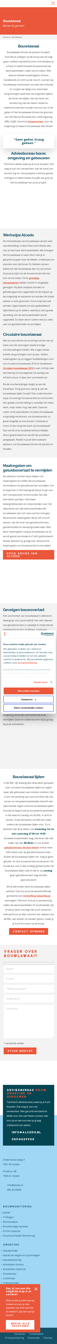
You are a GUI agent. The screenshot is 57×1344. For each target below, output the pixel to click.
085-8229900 (23, 1139)
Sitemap (47, 1337)
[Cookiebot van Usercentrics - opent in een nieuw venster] (41, 634)
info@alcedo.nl (26, 1132)
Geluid (6, 1212)
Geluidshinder (10, 1250)
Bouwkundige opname (15, 1226)
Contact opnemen (28, 931)
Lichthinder (9, 1278)
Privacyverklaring (14, 1337)
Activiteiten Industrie (14, 1269)
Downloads (33, 1337)
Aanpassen (27, 699)
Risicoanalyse (10, 1221)
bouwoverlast (36, 121)
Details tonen (41, 682)
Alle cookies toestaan (28, 691)
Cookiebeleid (36, 1333)
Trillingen (8, 1217)
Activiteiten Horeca (13, 1264)
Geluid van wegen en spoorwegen (21, 1255)
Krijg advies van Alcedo (22, 554)
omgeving (11, 1244)
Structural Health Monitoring (19, 1235)
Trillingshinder (11, 1283)
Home (5, 37)
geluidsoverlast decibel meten (21, 847)
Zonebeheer (10, 1273)
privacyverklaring (27, 663)
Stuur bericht (20, 1051)
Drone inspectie (11, 1231)
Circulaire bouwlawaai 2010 (18, 368)
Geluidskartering (12, 1259)
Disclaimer (19, 1333)
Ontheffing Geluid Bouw (36, 895)
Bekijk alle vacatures (20, 1325)
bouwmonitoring (17, 1206)
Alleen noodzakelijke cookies (28, 708)
